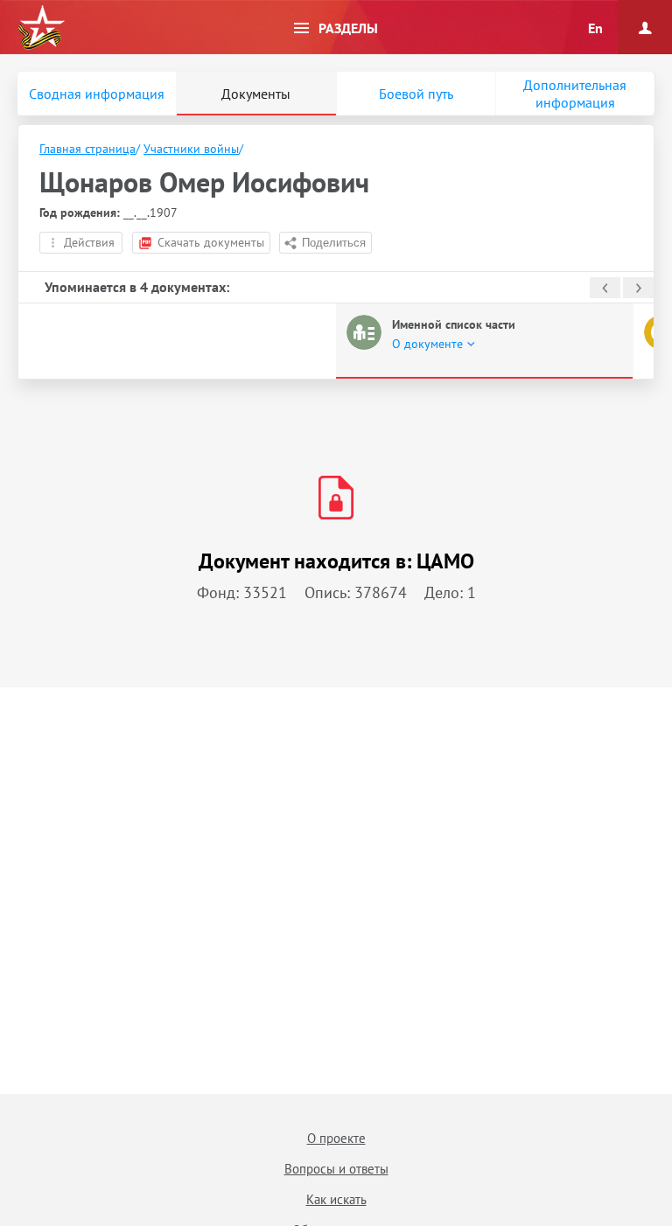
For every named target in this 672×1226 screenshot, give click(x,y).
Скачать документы (211, 242)
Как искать (336, 1199)
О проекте (336, 1138)
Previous (605, 287)
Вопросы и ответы (336, 1168)
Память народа (41, 28)
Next (638, 287)
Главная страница (87, 149)
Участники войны (191, 149)
